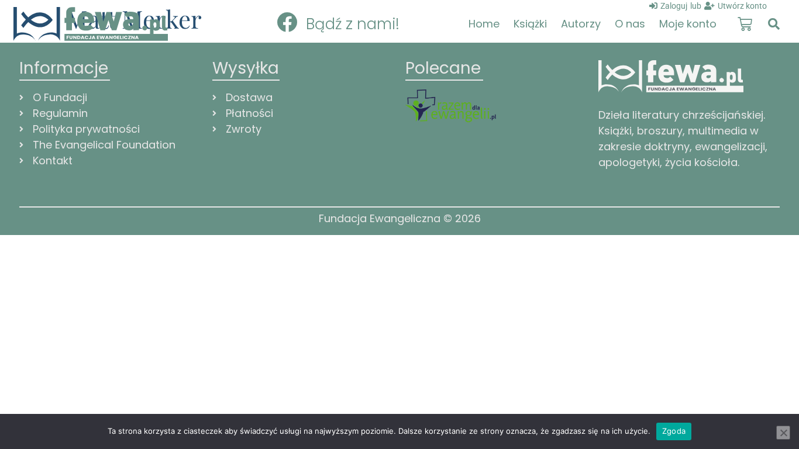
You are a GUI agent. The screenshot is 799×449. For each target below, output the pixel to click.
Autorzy (581, 23)
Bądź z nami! (352, 23)
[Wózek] (745, 24)
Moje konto (688, 23)
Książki (530, 23)
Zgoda (674, 431)
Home (484, 23)
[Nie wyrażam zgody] (783, 433)
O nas (630, 23)
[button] (774, 24)
